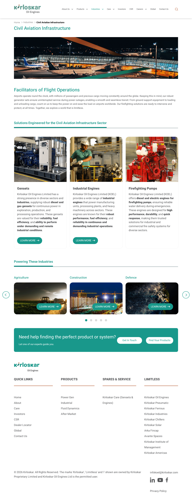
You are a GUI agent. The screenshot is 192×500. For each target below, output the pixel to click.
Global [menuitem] (153, 9)
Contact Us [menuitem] (163, 9)
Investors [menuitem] (122, 9)
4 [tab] (101, 320)
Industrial (66, 403)
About (17, 403)
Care (109, 9)
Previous (6, 294)
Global (17, 431)
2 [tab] (91, 320)
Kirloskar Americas (155, 453)
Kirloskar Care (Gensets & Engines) (118, 400)
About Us (66, 9)
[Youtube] (160, 480)
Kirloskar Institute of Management (156, 444)
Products (80, 9)
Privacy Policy (158, 491)
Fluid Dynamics (70, 408)
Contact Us (20, 436)
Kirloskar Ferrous (154, 408)
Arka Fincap (151, 431)
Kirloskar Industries (155, 414)
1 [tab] (86, 320)
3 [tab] (96, 320)
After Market (68, 414)
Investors (19, 414)
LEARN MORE (28, 240)
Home (17, 397)
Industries (95, 9)
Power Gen (67, 397)
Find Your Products (159, 340)
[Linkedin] (152, 479)
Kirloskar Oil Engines (156, 397)
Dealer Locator (23, 425)
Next (186, 294)
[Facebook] (167, 480)
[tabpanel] (40, 294)
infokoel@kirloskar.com (164, 472)
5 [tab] (106, 320)
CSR (16, 419)
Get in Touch (129, 340)
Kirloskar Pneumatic (156, 403)
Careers (139, 9)
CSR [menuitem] (131, 9)
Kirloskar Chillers (154, 419)
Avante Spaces (153, 436)
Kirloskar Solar (153, 425)
